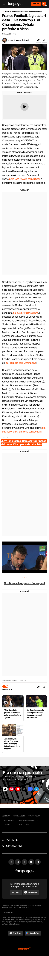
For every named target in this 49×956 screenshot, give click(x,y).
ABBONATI (35, 4)
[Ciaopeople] (24, 948)
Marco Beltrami (22, 40)
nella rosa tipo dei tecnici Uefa (24, 178)
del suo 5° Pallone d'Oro (25, 312)
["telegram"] (36, 789)
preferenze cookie (22, 825)
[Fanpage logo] (15, 4)
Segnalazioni (19, 816)
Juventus (22, 680)
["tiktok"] (5, 789)
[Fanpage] (24, 871)
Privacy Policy (34, 816)
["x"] (24, 789)
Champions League (9, 680)
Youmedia (6, 816)
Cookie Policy (8, 820)
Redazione (6, 825)
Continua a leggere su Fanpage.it (24, 583)
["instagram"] (11, 789)
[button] (44, 40)
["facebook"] (30, 789)
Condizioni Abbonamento (27, 820)
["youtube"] (17, 789)
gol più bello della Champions (21, 362)
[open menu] (3, 4)
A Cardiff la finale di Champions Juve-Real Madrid (23, 11)
